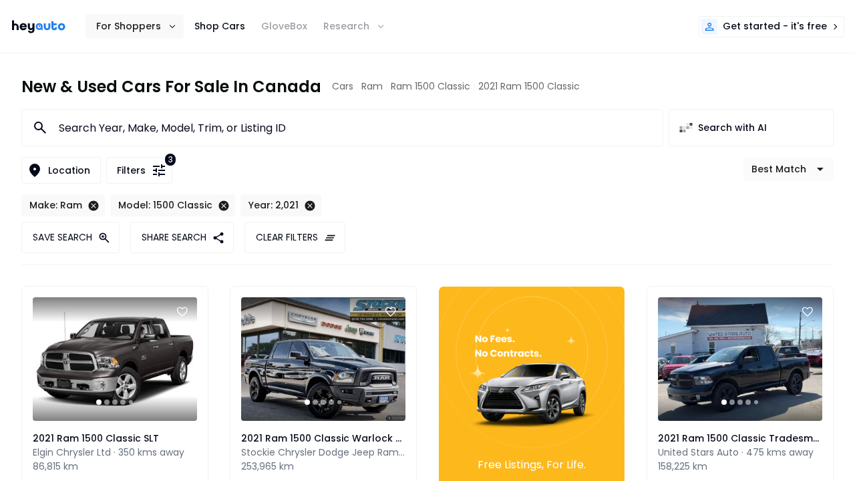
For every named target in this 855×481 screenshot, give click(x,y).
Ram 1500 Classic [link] (430, 86)
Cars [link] (342, 86)
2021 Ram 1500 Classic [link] (529, 86)
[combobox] (352, 127)
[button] (135, 26)
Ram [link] (372, 86)
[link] (39, 26)
